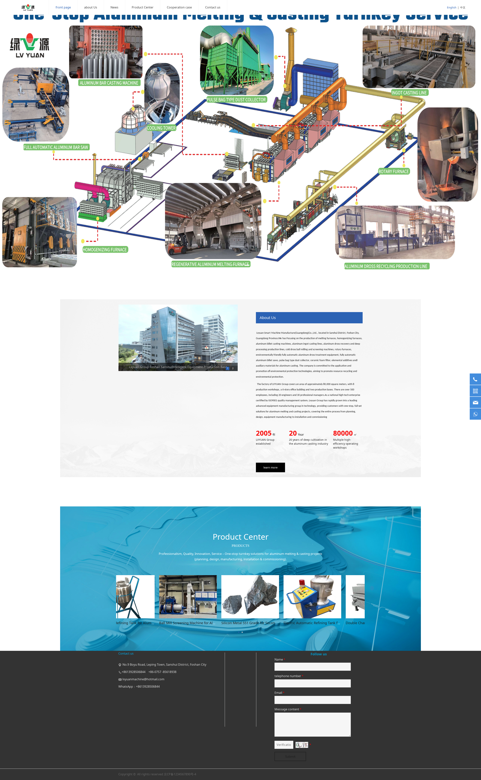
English (451, 7)
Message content (288, 709)
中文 (462, 7)
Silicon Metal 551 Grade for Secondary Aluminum (282, 623)
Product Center (143, 7)
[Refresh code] (302, 745)
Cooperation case (179, 7)
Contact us (212, 7)
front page (63, 7)
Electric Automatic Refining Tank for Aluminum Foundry (349, 623)
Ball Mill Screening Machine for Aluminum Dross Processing (228, 623)
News (114, 7)
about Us (90, 7)
